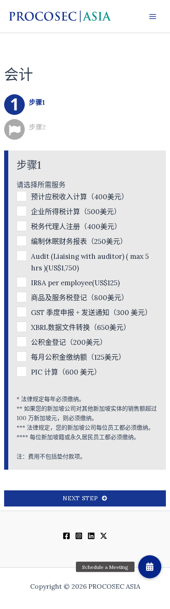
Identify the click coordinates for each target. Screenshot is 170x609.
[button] (149, 566)
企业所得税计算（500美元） (76, 211)
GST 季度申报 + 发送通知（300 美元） (91, 312)
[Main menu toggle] (153, 16)
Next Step (82, 498)
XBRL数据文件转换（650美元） (80, 327)
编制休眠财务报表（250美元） (79, 241)
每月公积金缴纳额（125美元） (78, 357)
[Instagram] (79, 536)
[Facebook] (66, 536)
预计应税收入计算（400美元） (79, 196)
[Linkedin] (91, 536)
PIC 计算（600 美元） (66, 372)
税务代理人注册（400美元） (76, 226)
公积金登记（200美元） (69, 342)
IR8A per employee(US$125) (75, 282)
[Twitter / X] (103, 536)
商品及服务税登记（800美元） (79, 297)
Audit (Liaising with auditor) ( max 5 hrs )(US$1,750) (90, 262)
